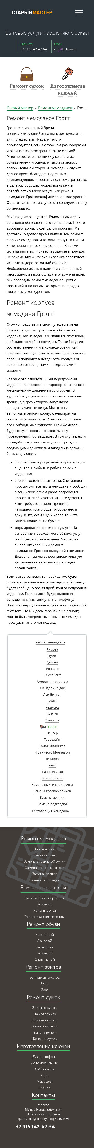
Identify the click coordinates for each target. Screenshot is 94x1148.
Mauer (44, 1088)
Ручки (45, 983)
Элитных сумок (44, 1007)
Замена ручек (44, 1032)
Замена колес (44, 855)
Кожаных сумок (44, 1020)
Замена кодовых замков (44, 867)
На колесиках (44, 849)
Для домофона (45, 1056)
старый (32, 12)
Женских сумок (44, 1039)
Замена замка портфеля (44, 898)
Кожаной (44, 953)
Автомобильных (44, 1063)
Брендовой (44, 934)
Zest (44, 990)
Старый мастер (20, 107)
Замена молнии (44, 874)
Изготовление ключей (43, 1046)
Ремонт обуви (43, 924)
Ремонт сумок (43, 997)
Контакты (43, 1095)
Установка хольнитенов (44, 916)
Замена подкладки (45, 880)
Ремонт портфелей (43, 888)
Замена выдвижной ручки (44, 861)
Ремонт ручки (44, 910)
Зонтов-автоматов (44, 977)
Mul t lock (44, 1081)
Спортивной (44, 959)
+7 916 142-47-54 (35, 1127)
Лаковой (44, 941)
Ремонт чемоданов (55, 107)
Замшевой (44, 947)
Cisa (44, 1075)
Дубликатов (45, 1069)
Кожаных (44, 904)
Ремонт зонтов (43, 967)
